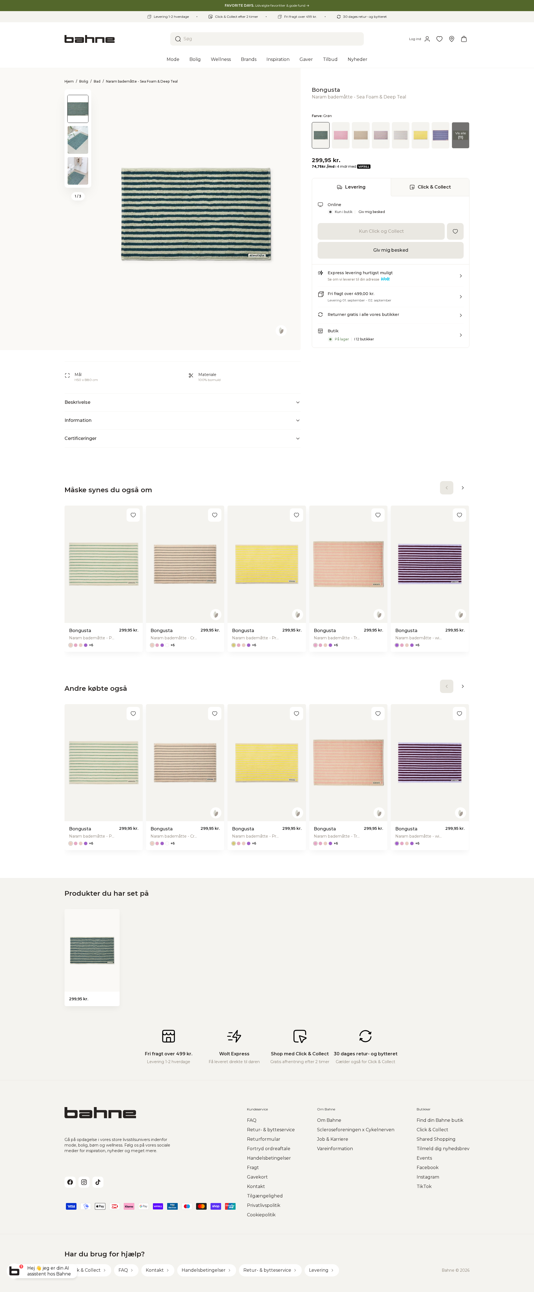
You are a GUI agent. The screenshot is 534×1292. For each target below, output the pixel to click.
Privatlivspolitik (263, 1205)
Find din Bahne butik (440, 1120)
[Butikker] (451, 38)
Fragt (253, 1167)
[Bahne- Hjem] (115, 39)
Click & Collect (434, 187)
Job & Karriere (332, 1139)
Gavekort (257, 1177)
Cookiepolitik (261, 1214)
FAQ (251, 1120)
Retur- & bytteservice (271, 1129)
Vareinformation (335, 1148)
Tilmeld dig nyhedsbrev (443, 1148)
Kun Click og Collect (381, 231)
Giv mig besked (372, 212)
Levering (355, 187)
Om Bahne (329, 1120)
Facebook (428, 1167)
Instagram (428, 1177)
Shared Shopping (436, 1139)
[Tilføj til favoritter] (455, 231)
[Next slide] (77, 180)
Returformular (263, 1139)
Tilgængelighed (265, 1196)
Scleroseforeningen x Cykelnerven (355, 1129)
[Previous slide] (77, 96)
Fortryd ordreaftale (268, 1148)
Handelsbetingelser (269, 1158)
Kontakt (256, 1186)
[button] (391, 278)
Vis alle (460, 135)
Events (424, 1158)
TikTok (424, 1186)
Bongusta (326, 89)
